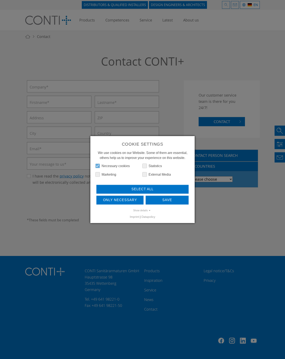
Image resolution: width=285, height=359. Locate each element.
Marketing (109, 174)
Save (167, 200)
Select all (142, 189)
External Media (160, 174)
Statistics (155, 166)
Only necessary (120, 200)
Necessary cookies (116, 166)
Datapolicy (148, 216)
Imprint (134, 216)
